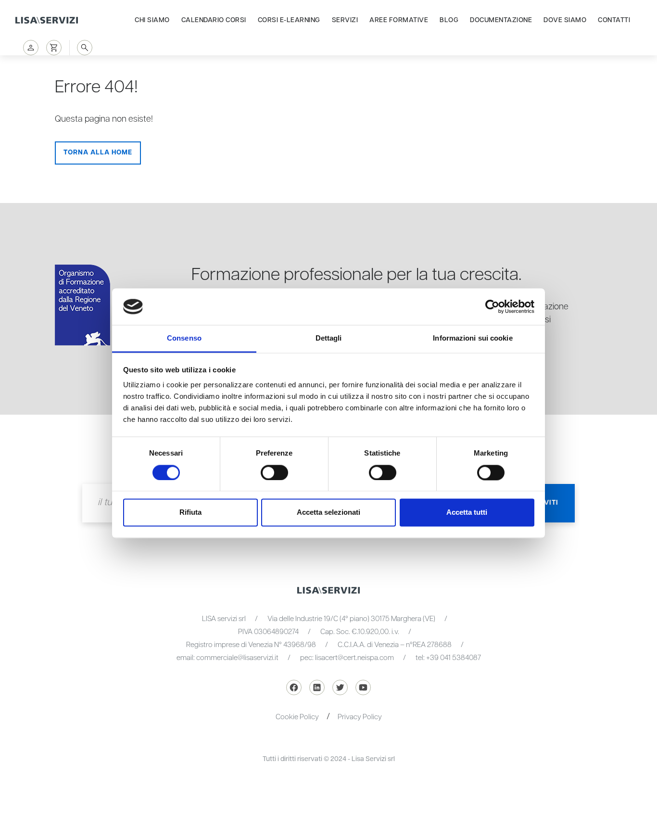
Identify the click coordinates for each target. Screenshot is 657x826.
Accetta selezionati (328, 512)
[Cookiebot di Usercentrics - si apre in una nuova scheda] (492, 306)
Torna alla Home (97, 152)
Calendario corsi (213, 20)
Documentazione (501, 20)
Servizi (345, 20)
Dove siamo (564, 20)
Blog (449, 20)
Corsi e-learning (289, 20)
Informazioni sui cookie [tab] (472, 338)
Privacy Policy (360, 717)
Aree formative (398, 20)
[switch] (274, 472)
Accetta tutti (466, 512)
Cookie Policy (297, 717)
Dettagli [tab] (329, 338)
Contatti (614, 20)
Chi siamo (152, 20)
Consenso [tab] (184, 338)
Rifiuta (190, 512)
